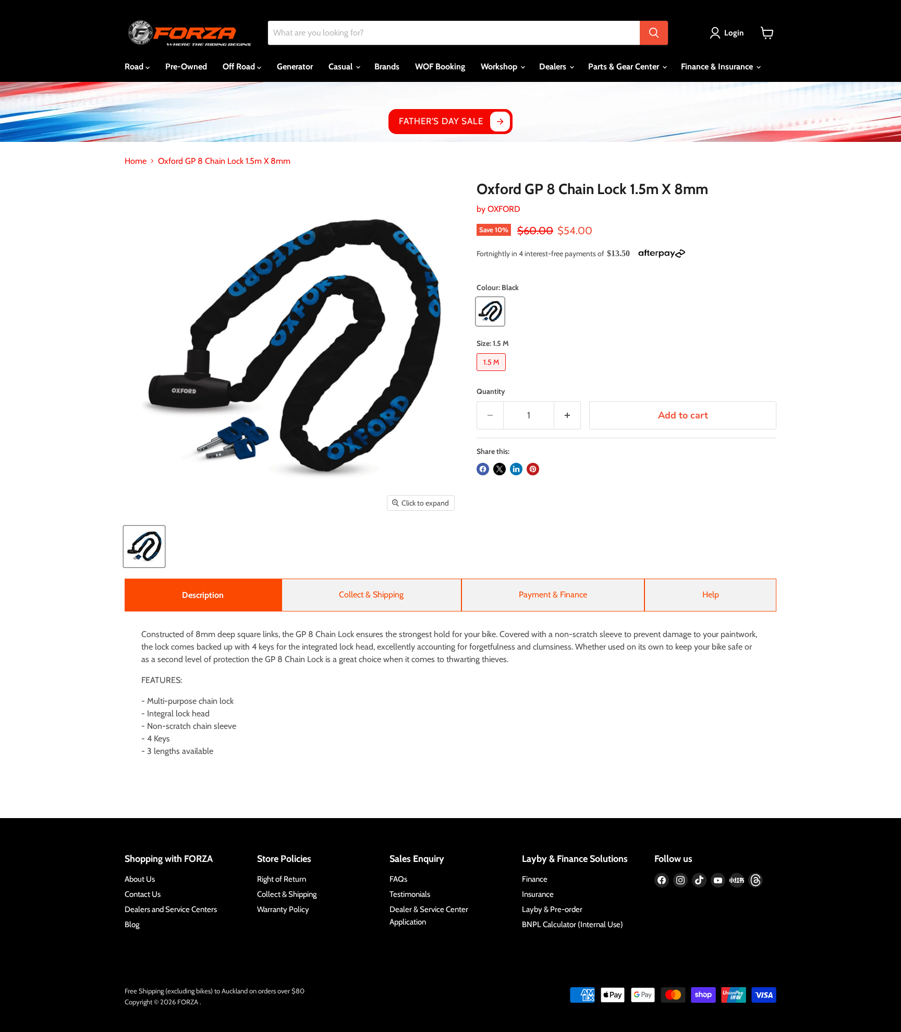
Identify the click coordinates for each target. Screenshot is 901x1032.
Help (710, 594)
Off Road (240, 66)
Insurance (538, 894)
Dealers (553, 66)
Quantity (491, 391)
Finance (534, 879)
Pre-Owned (186, 66)
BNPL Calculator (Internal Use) (572, 924)
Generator (295, 66)
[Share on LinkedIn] (516, 469)
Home (136, 161)
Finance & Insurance (718, 66)
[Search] (654, 33)
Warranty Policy (283, 909)
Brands (386, 66)
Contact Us (143, 894)
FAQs (398, 879)
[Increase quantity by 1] (567, 415)
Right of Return (281, 879)
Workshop (500, 66)
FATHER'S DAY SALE (441, 121)
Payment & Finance (553, 594)
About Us (140, 879)
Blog (132, 924)
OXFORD (504, 209)
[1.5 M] (492, 373)
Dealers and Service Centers (171, 909)
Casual (341, 66)
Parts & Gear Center (624, 66)
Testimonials (409, 894)
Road (135, 66)
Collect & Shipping (371, 594)
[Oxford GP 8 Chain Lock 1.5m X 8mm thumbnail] (144, 546)
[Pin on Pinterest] (533, 469)
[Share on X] (499, 469)
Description (203, 595)
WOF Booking (440, 66)
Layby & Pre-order (552, 909)
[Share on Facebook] (483, 469)
